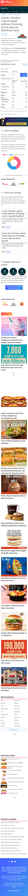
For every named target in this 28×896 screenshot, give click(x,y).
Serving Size (4, 71)
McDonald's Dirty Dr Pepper (7, 825)
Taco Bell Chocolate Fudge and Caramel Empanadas (13, 853)
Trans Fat (4, 89)
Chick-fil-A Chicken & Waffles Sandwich (10, 822)
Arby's (2, 700)
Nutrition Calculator (20, 867)
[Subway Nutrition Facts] (21, 184)
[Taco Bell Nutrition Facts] (13, 184)
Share (4, 34)
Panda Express (4, 714)
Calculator (14, 5)
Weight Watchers (15, 11)
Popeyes (3, 717)
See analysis (24, 75)
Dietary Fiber (5, 101)
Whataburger (17, 726)
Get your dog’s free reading (16, 124)
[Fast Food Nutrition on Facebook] (8, 862)
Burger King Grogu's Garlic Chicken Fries (10, 842)
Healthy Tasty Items (20, 871)
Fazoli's (14, 114)
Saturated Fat (5, 87)
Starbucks (16, 720)
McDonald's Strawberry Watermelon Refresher (12, 828)
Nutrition (3, 11)
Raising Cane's (17, 717)
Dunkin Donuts (4, 709)
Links (9, 890)
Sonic (2, 720)
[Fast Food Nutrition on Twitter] (14, 862)
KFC (2, 711)
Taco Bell (16, 723)
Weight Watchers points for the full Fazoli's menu (14, 287)
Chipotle (16, 703)
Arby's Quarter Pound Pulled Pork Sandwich (11, 839)
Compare (24, 64)
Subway (2, 723)
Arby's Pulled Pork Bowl (6, 834)
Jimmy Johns (17, 709)
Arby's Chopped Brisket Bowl (8, 831)
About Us (10, 871)
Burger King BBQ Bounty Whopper (9, 848)
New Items (23, 5)
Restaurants (4, 5)
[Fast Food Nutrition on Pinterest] (11, 862)
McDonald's (17, 711)
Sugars (3, 104)
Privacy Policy (16, 890)
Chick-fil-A (3, 703)
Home (3, 867)
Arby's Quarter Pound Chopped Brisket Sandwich (12, 836)
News (2, 869)
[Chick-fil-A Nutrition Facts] (5, 184)
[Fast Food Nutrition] (6, 1)
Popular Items (23, 11)
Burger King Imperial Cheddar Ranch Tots (11, 845)
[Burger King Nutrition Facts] (21, 304)
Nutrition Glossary (11, 869)
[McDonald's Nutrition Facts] (5, 304)
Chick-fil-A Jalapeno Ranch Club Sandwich (11, 851)
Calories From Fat (6, 78)
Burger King (17, 700)
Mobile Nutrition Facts (14, 872)
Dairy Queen (17, 706)
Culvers (2, 706)
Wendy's (3, 726)
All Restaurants (14, 729)
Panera (15, 714)
